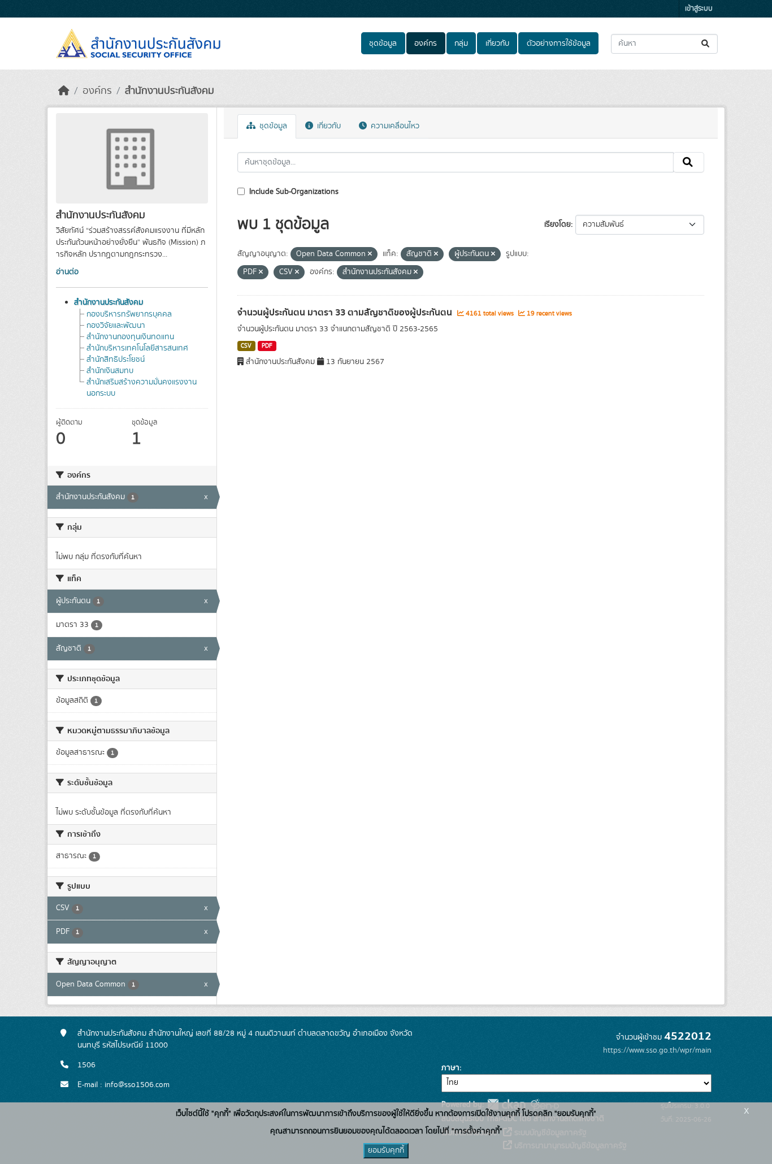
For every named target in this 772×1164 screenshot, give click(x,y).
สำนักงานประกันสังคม (169, 91)
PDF (267, 346)
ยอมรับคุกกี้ (386, 1150)
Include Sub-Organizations (293, 191)
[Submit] (706, 44)
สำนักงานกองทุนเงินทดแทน (130, 337)
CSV (246, 346)
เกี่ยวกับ (497, 43)
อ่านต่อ (67, 272)
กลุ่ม (461, 43)
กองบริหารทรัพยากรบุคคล (129, 314)
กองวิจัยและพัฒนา (115, 325)
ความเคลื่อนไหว (393, 126)
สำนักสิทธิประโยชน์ (115, 359)
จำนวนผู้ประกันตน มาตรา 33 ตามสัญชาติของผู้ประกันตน (345, 312)
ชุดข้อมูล (383, 43)
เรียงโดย (557, 224)
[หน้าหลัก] (64, 91)
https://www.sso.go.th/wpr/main (657, 1050)
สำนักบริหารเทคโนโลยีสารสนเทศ (137, 348)
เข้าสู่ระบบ (699, 8)
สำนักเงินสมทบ (109, 371)
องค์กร (425, 43)
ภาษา (450, 1068)
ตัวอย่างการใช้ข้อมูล (559, 43)
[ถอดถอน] (370, 254)
